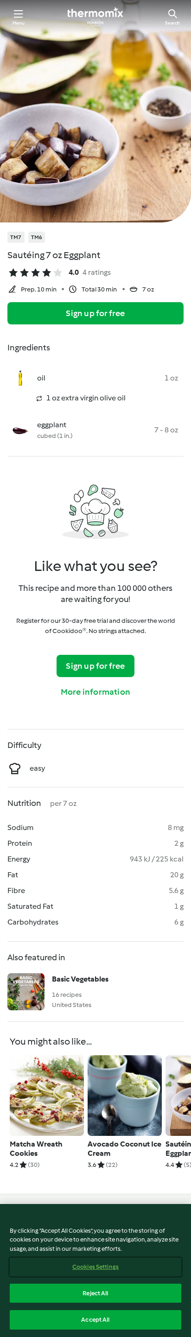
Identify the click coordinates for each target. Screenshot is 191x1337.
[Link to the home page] (95, 16)
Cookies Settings (95, 1266)
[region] (95, 1270)
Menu (19, 23)
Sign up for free (95, 313)
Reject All (95, 1293)
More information (95, 692)
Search (172, 23)
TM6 (37, 237)
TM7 (16, 237)
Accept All (95, 1319)
